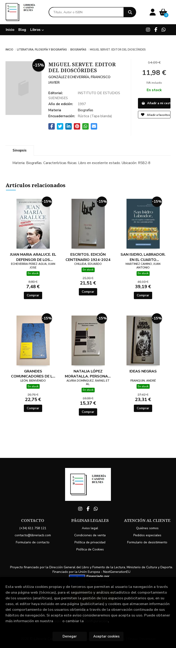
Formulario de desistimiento (147, 542)
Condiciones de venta (90, 535)
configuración (96, 621)
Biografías (78, 49)
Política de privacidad (89, 542)
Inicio (9, 49)
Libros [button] (35, 29)
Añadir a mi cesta (158, 103)
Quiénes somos (147, 528)
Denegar (70, 636)
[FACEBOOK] (155, 29)
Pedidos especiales (147, 535)
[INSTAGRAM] (148, 29)
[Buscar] (130, 12)
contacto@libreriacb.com (33, 535)
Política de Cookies (90, 549)
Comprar (33, 295)
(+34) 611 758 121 (32, 528)
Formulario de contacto (33, 542)
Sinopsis (20, 150)
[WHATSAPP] (163, 29)
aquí (57, 621)
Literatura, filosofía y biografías (42, 49)
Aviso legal (90, 528)
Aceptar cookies (106, 636)
